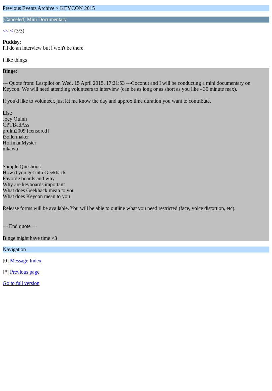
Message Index (25, 260)
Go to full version (21, 283)
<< (6, 30)
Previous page (24, 272)
